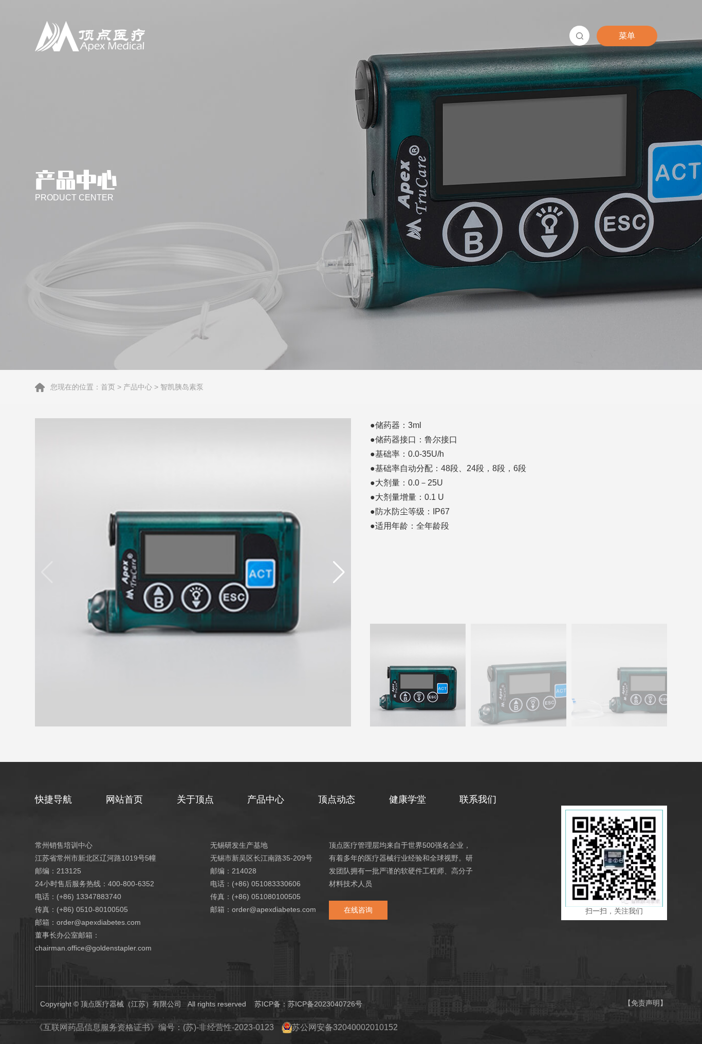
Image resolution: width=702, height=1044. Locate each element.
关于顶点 (195, 799)
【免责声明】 (645, 1003)
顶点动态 (336, 799)
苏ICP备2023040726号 (325, 1004)
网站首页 (124, 799)
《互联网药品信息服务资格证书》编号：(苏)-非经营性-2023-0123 (154, 1027)
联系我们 (477, 799)
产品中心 (137, 387)
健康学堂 (407, 799)
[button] (339, 572)
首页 (108, 387)
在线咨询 (358, 910)
